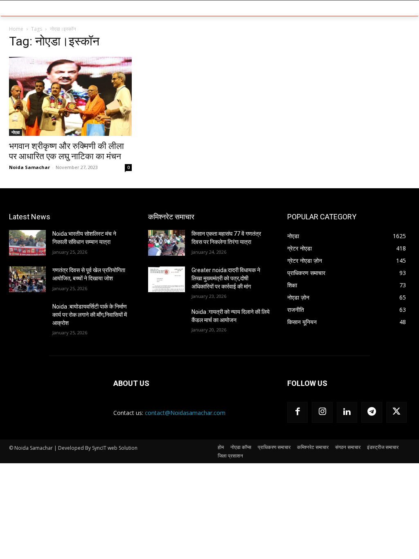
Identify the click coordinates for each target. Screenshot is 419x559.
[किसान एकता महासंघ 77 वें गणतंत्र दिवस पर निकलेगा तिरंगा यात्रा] (166, 243)
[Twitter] (396, 412)
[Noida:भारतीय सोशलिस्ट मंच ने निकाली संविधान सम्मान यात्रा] (27, 243)
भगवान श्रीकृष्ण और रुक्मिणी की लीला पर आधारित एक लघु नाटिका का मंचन (66, 151)
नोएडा (15, 132)
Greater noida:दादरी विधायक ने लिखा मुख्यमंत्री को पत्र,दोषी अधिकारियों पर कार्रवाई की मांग (225, 278)
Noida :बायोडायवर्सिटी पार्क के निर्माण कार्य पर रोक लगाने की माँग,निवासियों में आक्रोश (89, 314)
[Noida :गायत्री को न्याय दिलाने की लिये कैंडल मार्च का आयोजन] (166, 321)
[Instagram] (322, 412)
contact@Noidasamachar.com (185, 413)
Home (16, 28)
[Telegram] (371, 412)
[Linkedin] (347, 412)
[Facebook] (297, 412)
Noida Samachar (29, 167)
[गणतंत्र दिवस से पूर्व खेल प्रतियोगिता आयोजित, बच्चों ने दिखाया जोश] (27, 279)
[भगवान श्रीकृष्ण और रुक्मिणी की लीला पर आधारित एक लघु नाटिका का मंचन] (70, 96)
